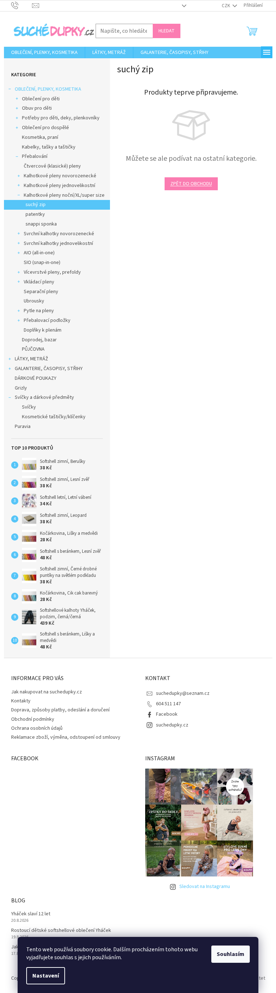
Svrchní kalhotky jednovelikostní (58, 243)
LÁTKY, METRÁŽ (31, 359)
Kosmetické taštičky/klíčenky (54, 416)
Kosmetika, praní (40, 137)
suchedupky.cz (172, 725)
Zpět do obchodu (191, 183)
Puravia (23, 426)
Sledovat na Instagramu (204, 886)
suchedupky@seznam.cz (183, 693)
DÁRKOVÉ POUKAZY (35, 378)
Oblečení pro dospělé (45, 127)
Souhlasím (230, 954)
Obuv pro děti (37, 108)
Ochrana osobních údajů (37, 728)
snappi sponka (41, 224)
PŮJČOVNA (33, 349)
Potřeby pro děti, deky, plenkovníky (61, 118)
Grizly (21, 388)
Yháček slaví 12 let (30, 914)
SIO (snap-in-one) (42, 262)
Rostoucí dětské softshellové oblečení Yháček (61, 930)
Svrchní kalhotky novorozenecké (59, 233)
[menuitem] (44, 52)
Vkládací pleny (39, 282)
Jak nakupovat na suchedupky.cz (46, 692)
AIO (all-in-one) (39, 252)
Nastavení (45, 976)
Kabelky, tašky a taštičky (48, 147)
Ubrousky (34, 301)
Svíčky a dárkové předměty (44, 397)
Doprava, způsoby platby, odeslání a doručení (60, 710)
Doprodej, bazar (39, 339)
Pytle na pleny (39, 310)
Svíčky (29, 407)
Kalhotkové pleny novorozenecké (60, 175)
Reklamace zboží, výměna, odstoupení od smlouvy (65, 737)
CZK (226, 6)
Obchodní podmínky (32, 719)
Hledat (166, 31)
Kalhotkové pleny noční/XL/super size (64, 195)
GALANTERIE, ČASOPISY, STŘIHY (49, 368)
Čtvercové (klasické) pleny (52, 166)
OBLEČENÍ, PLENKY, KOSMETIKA (48, 89)
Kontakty (21, 701)
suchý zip (36, 204)
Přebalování (34, 156)
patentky (35, 214)
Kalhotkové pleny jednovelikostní (59, 185)
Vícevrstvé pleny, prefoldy (52, 272)
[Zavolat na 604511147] (21, 5)
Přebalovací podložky (47, 320)
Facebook (167, 714)
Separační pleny (41, 291)
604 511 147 (168, 703)
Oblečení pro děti (41, 99)
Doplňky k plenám (42, 330)
